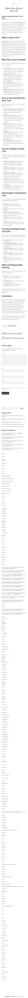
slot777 (3, 606)
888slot (3, 628)
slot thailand (4, 712)
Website (3, 380)
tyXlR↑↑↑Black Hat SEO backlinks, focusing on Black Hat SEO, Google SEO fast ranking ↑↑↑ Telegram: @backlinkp (13, 590)
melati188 (4, 874)
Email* (3, 374)
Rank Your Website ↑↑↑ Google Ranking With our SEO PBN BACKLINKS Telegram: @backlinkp (13, 568)
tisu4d (3, 496)
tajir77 (3, 562)
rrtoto (3, 537)
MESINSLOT (4, 670)
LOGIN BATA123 (5, 719)
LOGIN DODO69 (5, 739)
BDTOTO (3, 630)
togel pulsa (4, 682)
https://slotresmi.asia (6, 488)
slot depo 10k (4, 705)
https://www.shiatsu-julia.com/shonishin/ (9, 830)
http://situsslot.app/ (5, 486)
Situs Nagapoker (5, 827)
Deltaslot (3, 521)
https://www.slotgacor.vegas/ (7, 481)
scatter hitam (4, 806)
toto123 (3, 699)
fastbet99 (3, 847)
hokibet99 (4, 825)
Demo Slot (4, 923)
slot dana (3, 754)
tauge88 (3, 555)
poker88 (3, 505)
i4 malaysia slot (5, 532)
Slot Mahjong (4, 727)
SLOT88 (3, 459)
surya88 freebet (5, 646)
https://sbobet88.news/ (6, 475)
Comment (4, 353)
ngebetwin (4, 644)
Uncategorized (12, 326)
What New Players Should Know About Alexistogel (11, 422)
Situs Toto (4, 41)
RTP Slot (3, 785)
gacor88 (3, 901)
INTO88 (3, 896)
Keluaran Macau (5, 925)
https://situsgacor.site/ (6, 493)
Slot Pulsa (3, 621)
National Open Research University (14, 9)
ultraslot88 (4, 557)
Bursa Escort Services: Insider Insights (12, 333)
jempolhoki (4, 619)
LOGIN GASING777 (5, 734)
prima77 (3, 758)
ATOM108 (4, 636)
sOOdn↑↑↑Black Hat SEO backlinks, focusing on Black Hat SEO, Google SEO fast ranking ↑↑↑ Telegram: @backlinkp (13, 575)
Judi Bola (3, 788)
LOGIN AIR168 (4, 722)
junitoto (3, 842)
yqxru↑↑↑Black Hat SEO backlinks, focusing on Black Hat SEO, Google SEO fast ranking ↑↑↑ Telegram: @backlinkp (13, 586)
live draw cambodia (5, 884)
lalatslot (3, 661)
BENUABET (4, 559)
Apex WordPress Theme (10, 996)
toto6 (3, 837)
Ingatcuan (4, 518)
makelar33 (4, 698)
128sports (4, 515)
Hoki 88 (3, 465)
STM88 (3, 955)
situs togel (4, 869)
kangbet (3, 857)
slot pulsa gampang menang (7, 906)
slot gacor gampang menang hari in (8, 864)
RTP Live (3, 937)
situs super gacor (5, 707)
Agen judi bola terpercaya (7, 876)
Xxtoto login (4, 513)
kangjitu (3, 844)
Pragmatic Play (4, 972)
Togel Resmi (4, 508)
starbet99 (4, 822)
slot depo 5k (4, 463)
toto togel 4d (4, 679)
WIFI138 (3, 693)
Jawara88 (3, 623)
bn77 (3, 659)
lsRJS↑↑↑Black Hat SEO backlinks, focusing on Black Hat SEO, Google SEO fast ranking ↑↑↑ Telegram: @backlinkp (13, 571)
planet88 (3, 702)
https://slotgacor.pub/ (6, 483)
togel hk (3, 656)
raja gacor (4, 809)
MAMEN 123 (4, 709)
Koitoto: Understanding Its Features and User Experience (13, 426)
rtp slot (3, 852)
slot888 (3, 552)
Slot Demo (4, 950)
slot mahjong (4, 633)
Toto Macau (4, 729)
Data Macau (4, 935)
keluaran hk (4, 756)
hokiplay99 (4, 525)
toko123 (3, 918)
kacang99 (3, 817)
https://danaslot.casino (6, 491)
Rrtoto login (4, 510)
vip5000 (3, 535)
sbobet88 (4, 803)
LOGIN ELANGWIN (5, 724)
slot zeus (3, 686)
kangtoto (3, 460)
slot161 (3, 815)
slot (6, 811)
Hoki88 (3, 453)
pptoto (3, 511)
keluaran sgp (4, 967)
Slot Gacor (4, 564)
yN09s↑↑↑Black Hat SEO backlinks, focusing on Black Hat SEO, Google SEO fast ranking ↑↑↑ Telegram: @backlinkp (13, 582)
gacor (3, 625)
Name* (3, 368)
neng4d (3, 503)
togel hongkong (5, 796)
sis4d (3, 471)
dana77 (3, 854)
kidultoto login (4, 891)
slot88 (3, 616)
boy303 (3, 456)
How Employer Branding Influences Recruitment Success (12, 424)
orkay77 (3, 603)
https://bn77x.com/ (5, 649)
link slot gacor (4, 674)
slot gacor (4, 626)
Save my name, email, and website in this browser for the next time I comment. (13, 388)
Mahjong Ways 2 (5, 783)
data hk (3, 654)
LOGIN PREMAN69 (5, 717)
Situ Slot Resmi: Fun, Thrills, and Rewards (13, 338)
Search (3, 406)
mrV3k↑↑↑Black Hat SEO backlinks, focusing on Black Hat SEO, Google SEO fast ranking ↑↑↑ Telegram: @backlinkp (13, 593)
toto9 (3, 840)
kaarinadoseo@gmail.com (7, 433)
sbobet (3, 473)
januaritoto (4, 820)
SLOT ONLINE (4, 732)
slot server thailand (5, 714)
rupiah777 (4, 651)
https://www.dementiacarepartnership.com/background (12, 886)
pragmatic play (5, 940)
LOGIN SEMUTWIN (5, 736)
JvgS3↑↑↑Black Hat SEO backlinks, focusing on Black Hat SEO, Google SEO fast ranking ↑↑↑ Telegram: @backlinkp (13, 579)
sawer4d (3, 498)
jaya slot (3, 691)
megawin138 (4, 547)
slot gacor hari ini (5, 662)
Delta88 (3, 468)
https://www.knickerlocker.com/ (8, 478)
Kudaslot (3, 952)
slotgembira (4, 657)
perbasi (3, 770)
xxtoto (3, 542)
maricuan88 (4, 672)
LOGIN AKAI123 (5, 741)
